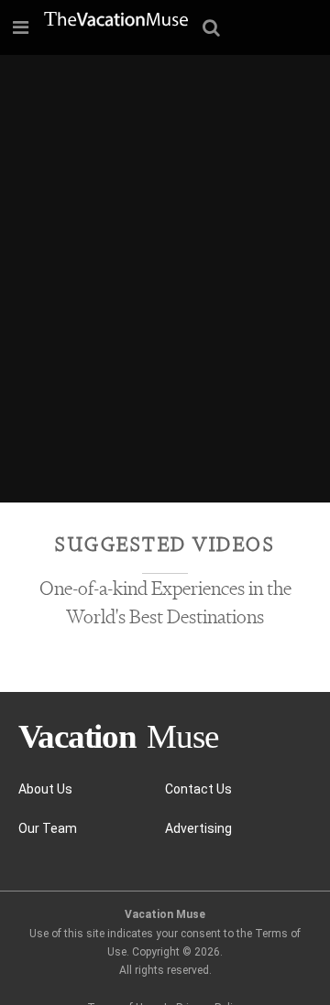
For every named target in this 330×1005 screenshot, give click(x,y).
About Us (45, 789)
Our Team (47, 828)
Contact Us (198, 789)
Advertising (198, 828)
